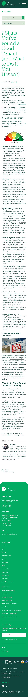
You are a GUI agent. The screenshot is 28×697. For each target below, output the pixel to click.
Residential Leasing (8, 472)
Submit (24, 634)
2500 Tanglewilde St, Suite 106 (10, 500)
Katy (3, 549)
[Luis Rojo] (5, 449)
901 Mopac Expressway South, (10, 515)
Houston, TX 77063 (7, 502)
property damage (7, 372)
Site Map (4, 692)
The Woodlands (6, 555)
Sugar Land (5, 562)
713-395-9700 (7, 505)
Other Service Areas (7, 582)
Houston (4, 545)
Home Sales (5, 607)
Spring (3, 559)
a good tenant (22, 104)
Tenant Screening (7, 597)
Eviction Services (7, 600)
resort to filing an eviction (9, 414)
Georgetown (5, 575)
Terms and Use (17, 692)
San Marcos (5, 578)
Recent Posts (10, 440)
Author (3, 440)
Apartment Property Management (11, 610)
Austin (3, 565)
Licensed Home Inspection (9, 616)
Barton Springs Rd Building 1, (10, 517)
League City (5, 568)
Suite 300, (4, 518)
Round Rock (5, 572)
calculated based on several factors (13, 156)
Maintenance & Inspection (9, 603)
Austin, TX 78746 (6, 520)
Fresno (4, 552)
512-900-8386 (7, 523)
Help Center (5, 651)
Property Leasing (6, 593)
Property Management (8, 590)
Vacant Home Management (9, 613)
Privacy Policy (9, 692)
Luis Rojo (14, 82)
